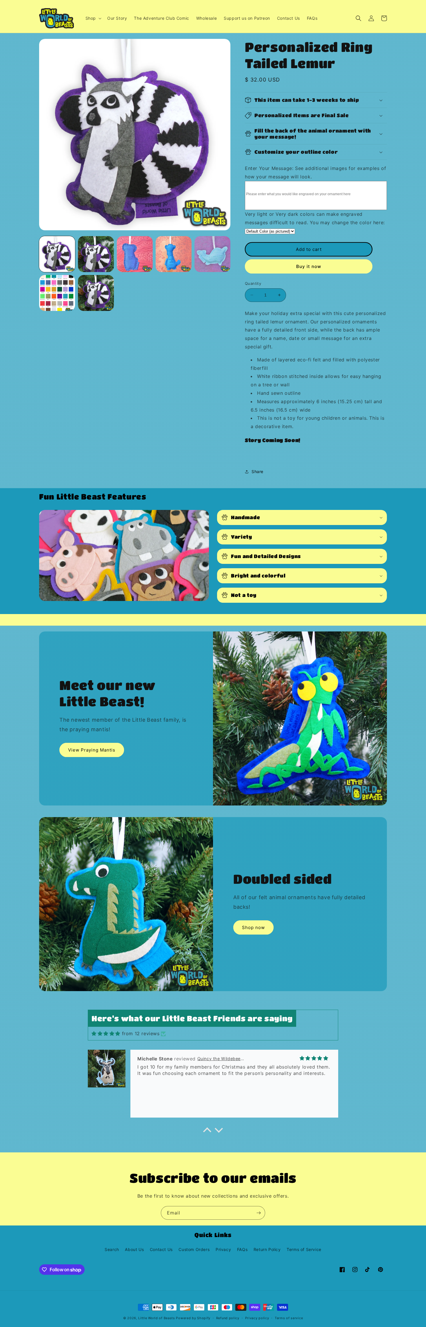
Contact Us (161, 1249)
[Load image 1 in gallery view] (57, 254)
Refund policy (227, 1318)
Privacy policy (257, 1318)
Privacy (223, 1249)
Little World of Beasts (156, 1318)
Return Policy (267, 1249)
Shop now (253, 927)
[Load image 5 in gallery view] (212, 254)
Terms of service (289, 1318)
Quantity (253, 283)
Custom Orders (194, 1249)
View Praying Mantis (91, 750)
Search (112, 1249)
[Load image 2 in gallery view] (96, 254)
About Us (134, 1249)
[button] (93, 18)
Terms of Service (304, 1249)
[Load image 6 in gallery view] (57, 293)
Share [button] (257, 471)
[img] (106, 1033)
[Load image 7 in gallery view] (96, 293)
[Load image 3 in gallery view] (135, 254)
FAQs (242, 1249)
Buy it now (308, 266)
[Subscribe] (258, 1213)
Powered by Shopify (193, 1318)
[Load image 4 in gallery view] (174, 254)
